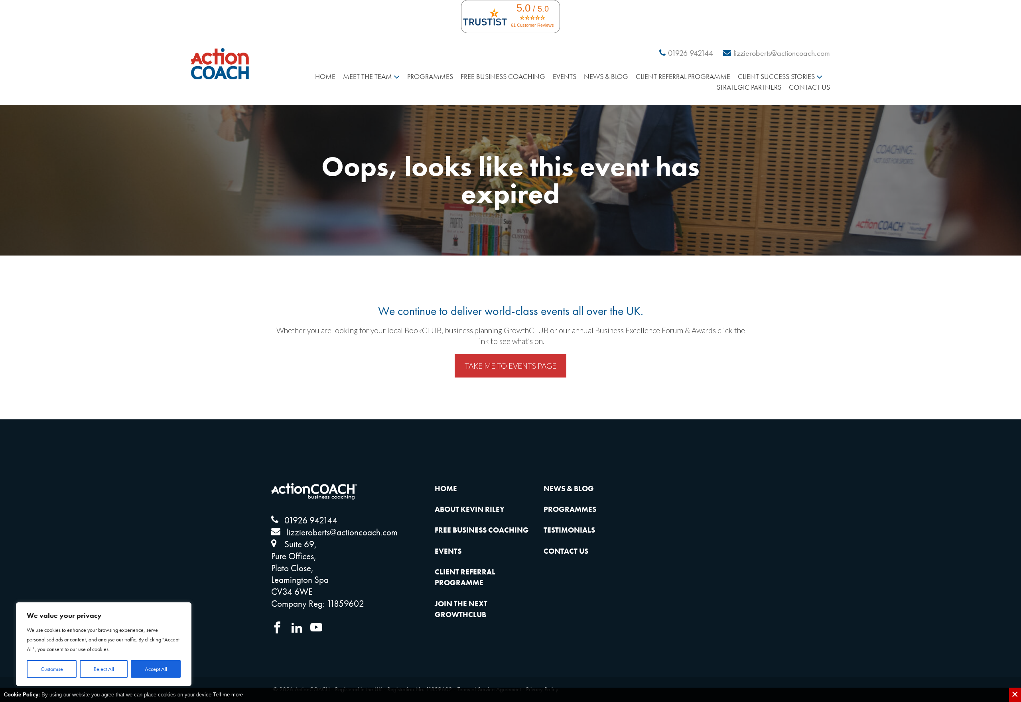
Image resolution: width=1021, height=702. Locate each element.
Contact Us (809, 87)
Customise (52, 669)
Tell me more (228, 695)
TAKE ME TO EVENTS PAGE (510, 365)
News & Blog (606, 76)
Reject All (104, 669)
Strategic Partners (749, 87)
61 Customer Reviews (532, 25)
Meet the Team (367, 76)
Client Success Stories (776, 76)
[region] (103, 644)
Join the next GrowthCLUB (461, 609)
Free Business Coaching (503, 76)
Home (325, 76)
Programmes (430, 76)
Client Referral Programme (683, 76)
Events (564, 76)
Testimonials (569, 530)
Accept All (156, 669)
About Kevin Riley (470, 509)
